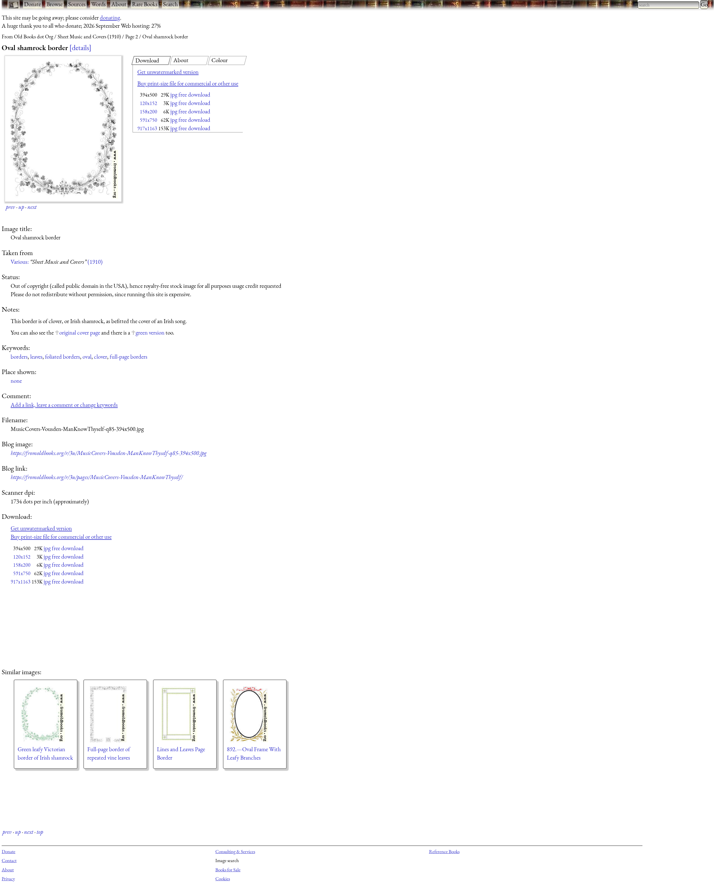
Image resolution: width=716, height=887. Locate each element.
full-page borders (128, 356)
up (21, 207)
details (80, 47)
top (40, 831)
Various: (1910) (57, 261)
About (118, 4)
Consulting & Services (235, 851)
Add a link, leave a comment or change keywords (64, 405)
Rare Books (144, 4)
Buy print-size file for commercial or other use (187, 83)
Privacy (8, 879)
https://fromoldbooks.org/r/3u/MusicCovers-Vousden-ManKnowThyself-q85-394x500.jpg (109, 453)
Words (98, 4)
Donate (32, 4)
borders (19, 356)
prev (10, 207)
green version (150, 332)
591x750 (148, 120)
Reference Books (444, 851)
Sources (77, 4)
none (16, 380)
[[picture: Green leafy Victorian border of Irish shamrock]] (46, 714)
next (32, 207)
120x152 (148, 103)
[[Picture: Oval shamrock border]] (63, 129)
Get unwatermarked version (168, 72)
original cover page (79, 332)
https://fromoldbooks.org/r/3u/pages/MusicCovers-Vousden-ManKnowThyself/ (97, 477)
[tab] (151, 60)
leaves (36, 356)
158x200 (148, 111)
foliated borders (62, 356)
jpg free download (190, 94)
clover (100, 356)
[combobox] (668, 5)
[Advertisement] (178, 179)
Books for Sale (228, 870)
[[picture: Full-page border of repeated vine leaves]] (115, 714)
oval (87, 356)
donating (110, 17)
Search (170, 4)
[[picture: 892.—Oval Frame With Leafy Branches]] (255, 714)
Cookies (222, 879)
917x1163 (147, 128)
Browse (54, 4)
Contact (9, 860)
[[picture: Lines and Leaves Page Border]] (185, 714)
